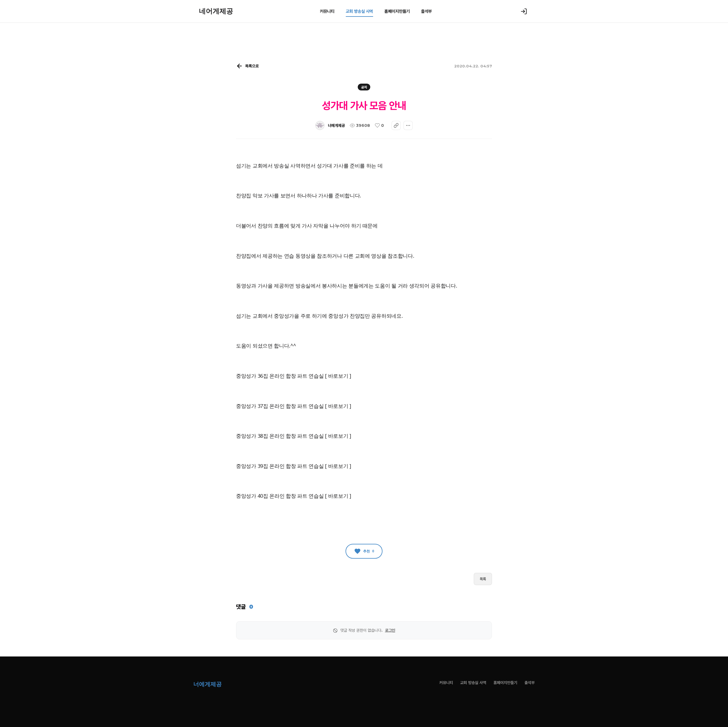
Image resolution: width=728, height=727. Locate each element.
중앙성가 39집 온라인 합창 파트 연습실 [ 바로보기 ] (293, 465)
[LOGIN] (524, 11)
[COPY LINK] (396, 125)
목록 (483, 579)
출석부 (426, 11)
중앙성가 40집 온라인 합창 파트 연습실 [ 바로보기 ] (293, 495)
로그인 (390, 630)
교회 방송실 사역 (359, 11)
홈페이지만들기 (397, 11)
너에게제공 (336, 125)
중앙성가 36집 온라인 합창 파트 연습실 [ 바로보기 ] (293, 375)
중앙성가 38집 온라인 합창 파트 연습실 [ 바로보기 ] (293, 435)
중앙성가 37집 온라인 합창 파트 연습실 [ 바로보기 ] (293, 405)
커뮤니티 (327, 11)
